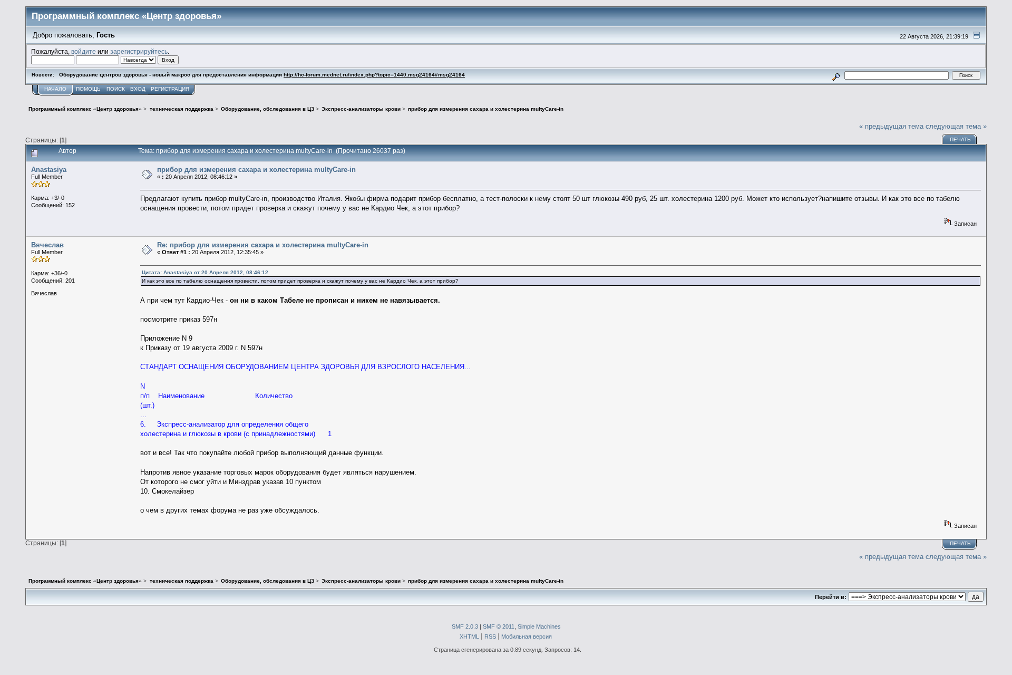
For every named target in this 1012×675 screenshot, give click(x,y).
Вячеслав (47, 245)
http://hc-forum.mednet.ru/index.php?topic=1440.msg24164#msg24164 (374, 75)
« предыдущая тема (891, 126)
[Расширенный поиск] (836, 75)
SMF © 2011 (498, 626)
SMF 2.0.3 (465, 626)
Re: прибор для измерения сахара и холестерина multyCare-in (262, 245)
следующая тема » (956, 126)
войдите (83, 51)
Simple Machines (539, 626)
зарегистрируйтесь (139, 51)
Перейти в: (830, 597)
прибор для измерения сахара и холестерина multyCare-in (256, 169)
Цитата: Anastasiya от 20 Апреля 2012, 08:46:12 (205, 272)
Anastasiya (48, 169)
